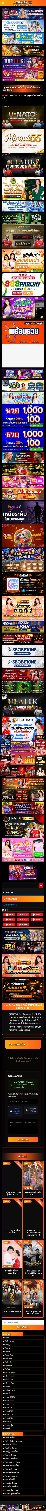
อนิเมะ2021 (8, 1414)
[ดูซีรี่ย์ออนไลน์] (23, 947)
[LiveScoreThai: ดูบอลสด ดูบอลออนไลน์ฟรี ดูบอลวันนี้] (23, 872)
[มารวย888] (40, 766)
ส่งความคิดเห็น (23, 1140)
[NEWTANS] (5, 766)
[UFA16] (23, 705)
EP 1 (10, 914)
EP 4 (10, 919)
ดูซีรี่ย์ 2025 (8, 1379)
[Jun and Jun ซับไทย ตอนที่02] (41, 885)
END (24, 924)
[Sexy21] (23, 482)
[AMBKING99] (23, 308)
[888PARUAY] (23, 284)
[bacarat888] (23, 638)
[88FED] (23, 796)
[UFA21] (23, 457)
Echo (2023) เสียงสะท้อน (12, 1231)
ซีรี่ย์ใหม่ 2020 (9, 1373)
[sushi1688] (23, 260)
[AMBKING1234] (23, 188)
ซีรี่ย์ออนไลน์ (8, 1355)
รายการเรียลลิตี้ (9, 1479)
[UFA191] (23, 826)
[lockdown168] (23, 26)
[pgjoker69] (23, 783)
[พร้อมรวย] (23, 332)
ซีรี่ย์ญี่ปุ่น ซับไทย (10, 1448)
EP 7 (10, 924)
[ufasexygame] (23, 747)
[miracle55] (23, 140)
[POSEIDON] (23, 554)
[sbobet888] (23, 626)
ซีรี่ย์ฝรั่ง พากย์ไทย (11, 1458)
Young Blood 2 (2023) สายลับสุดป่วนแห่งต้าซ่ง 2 (33, 1232)
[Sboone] (23, 650)
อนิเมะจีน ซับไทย (10, 1483)
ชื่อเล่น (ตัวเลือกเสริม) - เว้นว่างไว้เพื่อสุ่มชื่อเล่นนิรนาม (23, 1095)
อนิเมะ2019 (8, 1411)
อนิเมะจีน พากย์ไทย (11, 1486)
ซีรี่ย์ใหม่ (7, 1369)
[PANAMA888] (5, 745)
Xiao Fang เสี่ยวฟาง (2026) (33, 1193)
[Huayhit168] (23, 38)
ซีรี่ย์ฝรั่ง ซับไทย (10, 1455)
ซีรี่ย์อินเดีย (8, 1362)
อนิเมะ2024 (8, 1418)
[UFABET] (23, 236)
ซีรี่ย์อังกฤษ (8, 1359)
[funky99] (23, 374)
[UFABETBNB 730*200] (23, 470)
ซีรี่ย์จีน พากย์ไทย (10, 1444)
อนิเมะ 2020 (8, 1401)
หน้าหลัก (5, 95)
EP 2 (24, 914)
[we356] (23, 219)
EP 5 (24, 919)
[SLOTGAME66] (40, 745)
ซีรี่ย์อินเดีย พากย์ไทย (11, 1465)
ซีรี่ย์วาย (7, 1352)
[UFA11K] (23, 164)
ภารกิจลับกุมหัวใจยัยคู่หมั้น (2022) (12, 1193)
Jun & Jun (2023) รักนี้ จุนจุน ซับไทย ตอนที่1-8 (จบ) (22, 88)
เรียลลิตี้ (7, 1429)
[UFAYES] (23, 675)
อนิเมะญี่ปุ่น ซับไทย (11, 1490)
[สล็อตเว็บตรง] (23, 494)
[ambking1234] (23, 398)
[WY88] (23, 512)
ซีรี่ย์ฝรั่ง (7, 1348)
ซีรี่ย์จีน (6, 1338)
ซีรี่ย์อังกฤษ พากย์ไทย (12, 1462)
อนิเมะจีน (7, 1421)
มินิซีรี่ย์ (7, 1394)
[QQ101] (23, 808)
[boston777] (23, 14)
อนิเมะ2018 (8, 1408)
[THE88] (23, 536)
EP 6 (37, 919)
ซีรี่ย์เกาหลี (8, 1366)
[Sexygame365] (23, 75)
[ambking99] (23, 849)
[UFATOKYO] (23, 728)
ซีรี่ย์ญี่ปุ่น (7, 1345)
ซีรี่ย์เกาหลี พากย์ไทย (11, 1472)
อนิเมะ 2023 (8, 1404)
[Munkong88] (23, 608)
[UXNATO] (23, 117)
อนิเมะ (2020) (9, 1397)
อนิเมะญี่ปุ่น (8, 1425)
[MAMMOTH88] (23, 385)
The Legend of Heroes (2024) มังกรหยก (33, 1273)
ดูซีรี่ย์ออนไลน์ (9, 1383)
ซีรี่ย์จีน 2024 (9, 1341)
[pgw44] (23, 687)
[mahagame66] (23, 63)
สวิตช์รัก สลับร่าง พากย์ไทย (12, 1271)
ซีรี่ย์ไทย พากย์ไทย (11, 1476)
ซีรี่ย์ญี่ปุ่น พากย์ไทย (11, 1451)
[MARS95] (23, 759)
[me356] (23, 206)
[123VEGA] (23, 566)
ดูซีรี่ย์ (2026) (9, 1376)
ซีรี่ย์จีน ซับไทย (9, 1437)
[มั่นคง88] (23, 965)
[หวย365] (23, 415)
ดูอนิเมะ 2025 (9, 1390)
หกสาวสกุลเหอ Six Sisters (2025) (33, 1312)
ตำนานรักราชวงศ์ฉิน (12, 1311)
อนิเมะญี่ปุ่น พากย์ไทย (12, 1493)
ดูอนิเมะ (7, 1387)
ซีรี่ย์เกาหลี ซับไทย (10, 1469)
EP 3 (37, 914)
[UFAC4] (23, 50)
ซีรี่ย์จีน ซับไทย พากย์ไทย (13, 1441)
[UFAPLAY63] (23, 771)
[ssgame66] (11, 1508)
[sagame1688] (23, 935)
